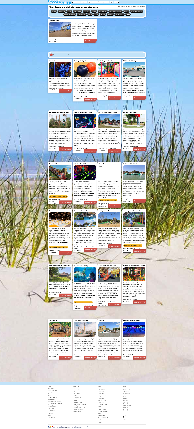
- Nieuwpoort (51, 410)
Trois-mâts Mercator (81, 320)
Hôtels (50, 415)
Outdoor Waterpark (130, 164)
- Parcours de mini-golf (79, 407)
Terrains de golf (119, 14)
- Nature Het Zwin (127, 388)
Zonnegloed (53, 320)
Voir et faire (94, 2)
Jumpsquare (53, 211)
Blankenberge (81, 283)
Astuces (50, 392)
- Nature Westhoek (127, 411)
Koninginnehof (103, 211)
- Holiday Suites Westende (55, 403)
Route (99, 406)
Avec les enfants (52, 393)
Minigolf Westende (129, 112)
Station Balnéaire (52, 390)
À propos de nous (127, 415)
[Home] (73, 2)
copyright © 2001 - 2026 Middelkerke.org (74, 427)
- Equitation (101, 398)
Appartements (51, 399)
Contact (124, 419)
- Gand (99, 420)
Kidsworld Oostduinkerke (107, 266)
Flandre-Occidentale (103, 417)
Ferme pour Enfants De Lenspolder (59, 265)
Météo (115, 2)
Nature (90, 14)
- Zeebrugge (125, 391)
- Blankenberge (126, 393)
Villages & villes (81, 14)
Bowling (126, 11)
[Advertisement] (93, 47)
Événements (101, 2)
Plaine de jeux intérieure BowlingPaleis (134, 265)
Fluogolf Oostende (80, 164)
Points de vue (77, 11)
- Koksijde (125, 407)
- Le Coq (124, 396)
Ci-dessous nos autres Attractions (62, 55)
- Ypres (100, 422)
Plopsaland (102, 164)
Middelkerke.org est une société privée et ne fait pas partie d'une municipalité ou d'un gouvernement (74, 426)
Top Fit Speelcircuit (105, 61)
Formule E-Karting (129, 61)
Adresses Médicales (103, 411)
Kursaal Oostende (55, 21)
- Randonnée (101, 391)
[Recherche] (118, 2)
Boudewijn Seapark (80, 211)
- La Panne (125, 409)
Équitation (110, 14)
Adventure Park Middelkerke (59, 112)
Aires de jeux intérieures (115, 11)
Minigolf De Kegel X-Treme (83, 112)
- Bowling (75, 405)
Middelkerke (77, 2)
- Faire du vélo (101, 389)
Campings (50, 405)
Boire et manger (102, 400)
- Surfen (100, 396)
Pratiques (107, 2)
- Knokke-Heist (126, 389)
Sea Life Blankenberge (81, 266)
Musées (54, 11)
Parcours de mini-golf (136, 11)
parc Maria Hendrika (103, 233)
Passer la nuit (84, 2)
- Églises (75, 395)
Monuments (62, 11)
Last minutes (51, 417)
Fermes (94, 11)
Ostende (113, 233)
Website (54, 41)
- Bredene (124, 398)
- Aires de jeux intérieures (79, 404)
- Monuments (76, 393)
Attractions (86, 11)
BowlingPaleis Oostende (131, 320)
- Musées (75, 391)
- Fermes (75, 400)
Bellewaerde (53, 164)
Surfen (128, 14)
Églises (69, 11)
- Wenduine (125, 395)
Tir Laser (52, 61)
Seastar (101, 320)
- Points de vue (77, 397)
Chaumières (51, 408)
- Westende (51, 413)
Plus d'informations (90, 41)
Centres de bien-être (69, 14)
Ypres (56, 186)
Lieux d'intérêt (76, 390)
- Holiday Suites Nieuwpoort (55, 401)
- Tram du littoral (102, 409)
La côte (124, 386)
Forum (99, 413)
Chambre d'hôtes (52, 406)
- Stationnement (102, 408)
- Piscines (100, 388)
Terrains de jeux (103, 11)
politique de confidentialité (61, 427)
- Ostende (125, 400)
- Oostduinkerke (126, 405)
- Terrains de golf (102, 395)
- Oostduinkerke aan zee (54, 412)
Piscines (103, 14)
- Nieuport (125, 403)
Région (111, 2)
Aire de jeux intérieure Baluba (133, 211)
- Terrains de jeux (77, 402)
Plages (89, 2)
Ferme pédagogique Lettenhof (109, 112)
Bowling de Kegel (79, 61)
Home (49, 386)
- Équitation (101, 393)
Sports (96, 14)
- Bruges (100, 419)
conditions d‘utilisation (52, 427)
